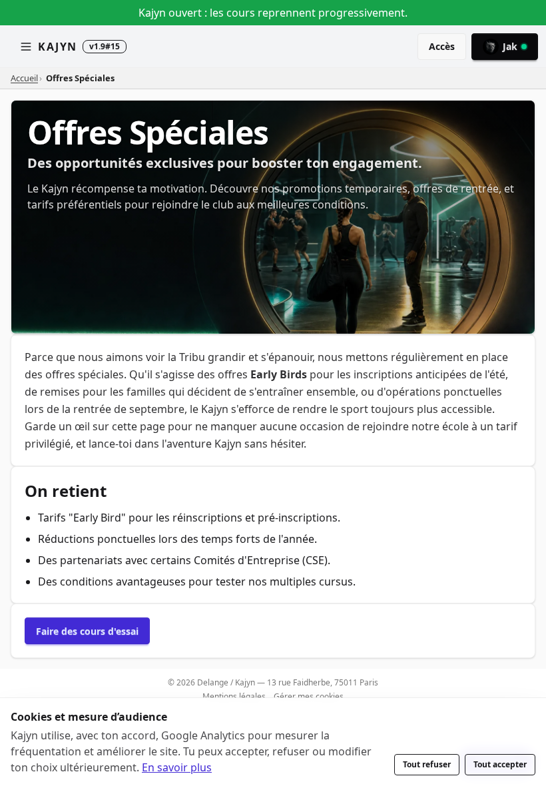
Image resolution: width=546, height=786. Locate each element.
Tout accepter (500, 764)
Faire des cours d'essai (87, 631)
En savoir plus (177, 767)
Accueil (24, 78)
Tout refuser (427, 764)
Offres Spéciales (80, 78)
